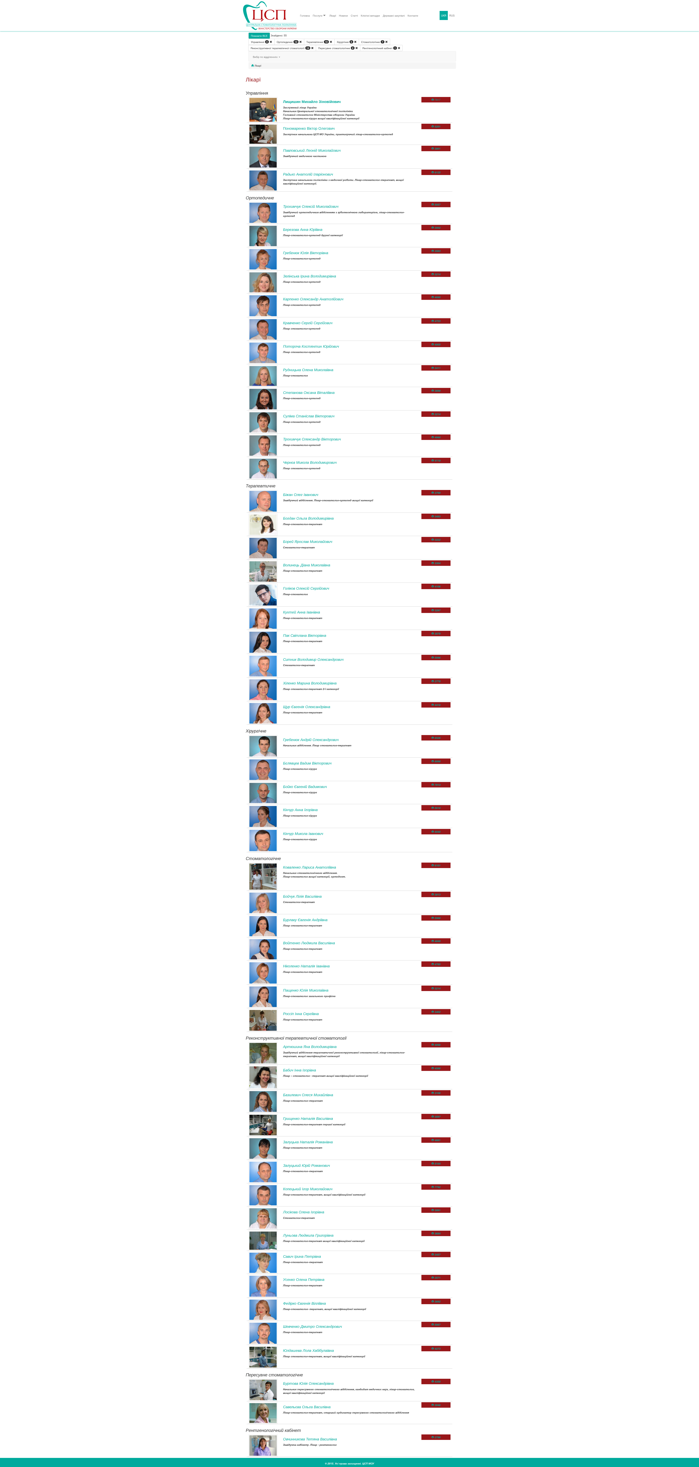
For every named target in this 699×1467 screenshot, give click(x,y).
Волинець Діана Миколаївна (306, 564)
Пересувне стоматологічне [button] (335, 48)
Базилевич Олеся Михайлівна (308, 1094)
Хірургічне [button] (344, 42)
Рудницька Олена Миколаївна (308, 369)
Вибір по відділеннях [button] (265, 57)
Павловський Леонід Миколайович (312, 150)
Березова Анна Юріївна (302, 229)
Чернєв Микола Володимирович (310, 462)
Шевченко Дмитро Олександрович (312, 1326)
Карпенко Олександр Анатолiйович (313, 298)
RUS (452, 15)
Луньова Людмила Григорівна (308, 1235)
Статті (354, 15)
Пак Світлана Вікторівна (304, 635)
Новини (343, 15)
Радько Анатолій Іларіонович (308, 174)
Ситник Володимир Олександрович (313, 659)
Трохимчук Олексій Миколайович (310, 206)
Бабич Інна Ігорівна (299, 1070)
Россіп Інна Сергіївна (301, 1013)
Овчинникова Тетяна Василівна (310, 1439)
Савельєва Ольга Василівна (307, 1406)
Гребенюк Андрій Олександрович (311, 739)
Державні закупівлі (394, 15)
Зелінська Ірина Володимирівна (309, 276)
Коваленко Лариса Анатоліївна (309, 867)
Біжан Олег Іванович (300, 494)
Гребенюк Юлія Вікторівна (305, 252)
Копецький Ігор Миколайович (307, 1188)
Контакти (413, 15)
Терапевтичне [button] (317, 42)
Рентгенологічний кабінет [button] (379, 48)
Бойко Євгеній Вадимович (305, 786)
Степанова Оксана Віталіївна (309, 392)
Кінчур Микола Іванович (303, 833)
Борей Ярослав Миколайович (307, 541)
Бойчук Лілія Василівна (302, 896)
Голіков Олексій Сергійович (306, 588)
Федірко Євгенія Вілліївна (304, 1303)
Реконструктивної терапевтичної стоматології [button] (280, 48)
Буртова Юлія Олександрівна (308, 1383)
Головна (305, 15)
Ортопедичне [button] (287, 42)
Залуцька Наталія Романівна (308, 1141)
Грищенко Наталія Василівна (308, 1118)
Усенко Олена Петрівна (303, 1279)
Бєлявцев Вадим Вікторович (307, 763)
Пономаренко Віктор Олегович (309, 128)
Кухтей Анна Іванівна (301, 612)
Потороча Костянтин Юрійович (311, 346)
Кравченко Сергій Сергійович (307, 322)
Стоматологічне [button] (372, 42)
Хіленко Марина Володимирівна (310, 683)
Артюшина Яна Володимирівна (310, 1046)
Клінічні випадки (370, 15)
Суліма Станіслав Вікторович (308, 415)
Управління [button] (259, 42)
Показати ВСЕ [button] (259, 35)
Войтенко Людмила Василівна (309, 942)
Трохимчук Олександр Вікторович (312, 439)
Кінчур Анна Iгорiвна (300, 809)
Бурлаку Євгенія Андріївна (305, 919)
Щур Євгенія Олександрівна (306, 706)
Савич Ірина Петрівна (302, 1256)
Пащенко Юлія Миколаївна (305, 990)
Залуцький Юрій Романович (306, 1165)
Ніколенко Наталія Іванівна (306, 965)
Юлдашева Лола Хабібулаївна (308, 1350)
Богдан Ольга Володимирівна (308, 518)
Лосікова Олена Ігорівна (303, 1211)
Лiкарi (332, 15)
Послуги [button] (317, 15)
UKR (443, 15)
